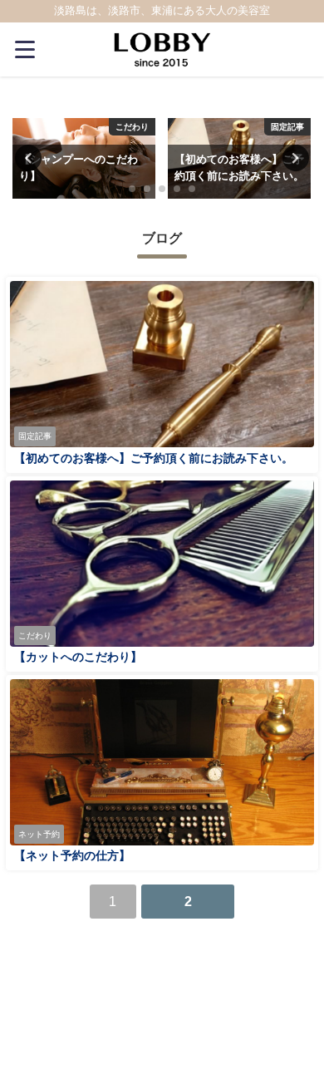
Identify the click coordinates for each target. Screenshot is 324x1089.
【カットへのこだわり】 (78, 657)
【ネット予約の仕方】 (72, 855)
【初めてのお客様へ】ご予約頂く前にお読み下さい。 (153, 458)
